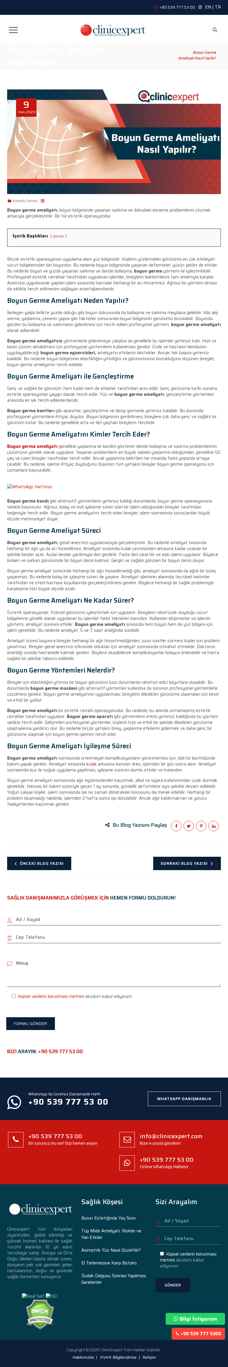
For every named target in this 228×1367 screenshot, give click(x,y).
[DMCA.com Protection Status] (40, 1314)
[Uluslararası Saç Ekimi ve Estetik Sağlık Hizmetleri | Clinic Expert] (113, 30)
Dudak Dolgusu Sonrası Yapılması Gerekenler (113, 1279)
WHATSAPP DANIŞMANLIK (184, 1099)
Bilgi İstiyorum (198, 1319)
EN (208, 7)
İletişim (149, 1357)
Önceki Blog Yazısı (42, 863)
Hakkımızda (83, 1357)
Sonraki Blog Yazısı (184, 863)
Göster (58, 236)
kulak (91, 764)
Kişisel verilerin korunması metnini (51, 996)
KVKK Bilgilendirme (118, 1357)
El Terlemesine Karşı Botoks (109, 1263)
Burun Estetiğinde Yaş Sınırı (108, 1218)
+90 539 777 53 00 (60, 1051)
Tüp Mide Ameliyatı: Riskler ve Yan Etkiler (111, 1234)
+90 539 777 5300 (201, 1333)
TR (218, 7)
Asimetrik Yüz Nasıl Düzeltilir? (111, 1250)
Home (140, 52)
